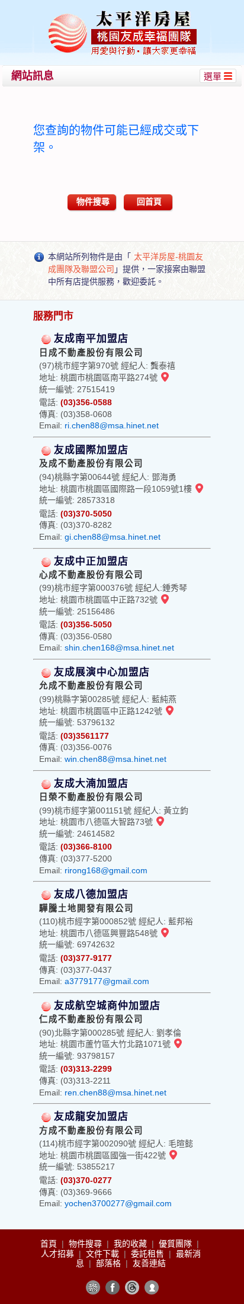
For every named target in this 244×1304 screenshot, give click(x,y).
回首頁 (149, 201)
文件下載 (103, 1253)
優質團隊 (176, 1243)
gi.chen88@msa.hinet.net (112, 537)
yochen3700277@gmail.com (118, 1203)
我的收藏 (131, 1243)
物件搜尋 (93, 201)
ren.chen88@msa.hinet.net (115, 1092)
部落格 (109, 1263)
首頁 (49, 1243)
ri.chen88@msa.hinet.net (112, 425)
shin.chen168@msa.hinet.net (119, 647)
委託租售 (148, 1253)
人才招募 (58, 1253)
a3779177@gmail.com (107, 981)
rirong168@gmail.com (106, 870)
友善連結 (149, 1263)
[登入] (152, 1287)
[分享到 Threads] (132, 1287)
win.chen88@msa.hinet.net (115, 759)
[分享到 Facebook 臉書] (112, 1287)
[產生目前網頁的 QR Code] (93, 1287)
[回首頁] (123, 14)
